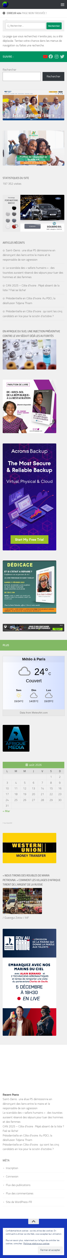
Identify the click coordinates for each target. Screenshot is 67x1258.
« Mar (6, 811)
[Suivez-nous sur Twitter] (62, 56)
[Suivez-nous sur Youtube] (45, 56)
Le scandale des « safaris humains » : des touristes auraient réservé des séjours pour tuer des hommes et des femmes (33, 272)
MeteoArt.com (40, 712)
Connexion (12, 1176)
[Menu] (62, 4)
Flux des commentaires (19, 1193)
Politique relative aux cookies (36, 1243)
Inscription (12, 1168)
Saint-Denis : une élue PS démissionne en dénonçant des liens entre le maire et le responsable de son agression (29, 255)
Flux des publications (18, 1185)
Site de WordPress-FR (19, 1202)
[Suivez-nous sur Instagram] (56, 56)
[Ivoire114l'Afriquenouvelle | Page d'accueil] (6, 4)
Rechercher (9, 69)
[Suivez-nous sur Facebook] (51, 56)
